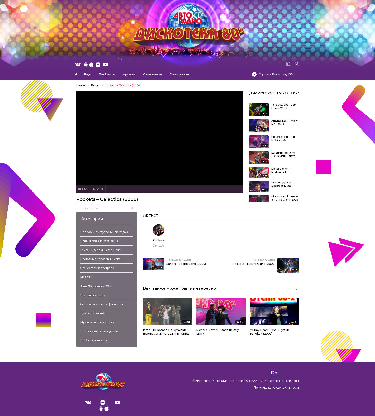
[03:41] (259, 141)
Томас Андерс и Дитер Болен (101, 250)
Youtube (117, 402)
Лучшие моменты (92, 313)
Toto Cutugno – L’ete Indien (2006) (284, 106)
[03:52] (259, 200)
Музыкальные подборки (97, 322)
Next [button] (296, 289)
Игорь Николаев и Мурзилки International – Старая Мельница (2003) (167, 332)
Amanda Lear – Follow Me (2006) (284, 122)
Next (96, 189)
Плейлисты (107, 74)
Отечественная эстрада (97, 268)
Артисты (129, 74)
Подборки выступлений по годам (104, 232)
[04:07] (259, 186)
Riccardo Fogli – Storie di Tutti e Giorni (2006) (285, 198)
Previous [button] (290, 289)
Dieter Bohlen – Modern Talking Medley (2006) (280, 170)
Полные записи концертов (99, 331)
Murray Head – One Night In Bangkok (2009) (269, 332)
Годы (87, 74)
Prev (85, 189)
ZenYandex (103, 402)
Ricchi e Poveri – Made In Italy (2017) (217, 332)
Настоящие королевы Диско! (100, 259)
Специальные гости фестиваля (101, 304)
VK (88, 402)
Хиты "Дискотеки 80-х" (96, 286)
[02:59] (259, 172)
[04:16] (259, 125)
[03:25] (259, 157)
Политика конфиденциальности (276, 387)
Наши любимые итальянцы (99, 241)
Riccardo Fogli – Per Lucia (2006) (283, 138)
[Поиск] (132, 208)
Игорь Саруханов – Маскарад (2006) (282, 184)
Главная (76, 74)
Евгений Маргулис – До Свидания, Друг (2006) (283, 154)
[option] (167, 318)
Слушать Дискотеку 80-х (277, 74)
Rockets (158, 240)
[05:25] (259, 109)
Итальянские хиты (92, 295)
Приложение (179, 74)
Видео (95, 85)
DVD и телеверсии (93, 340)
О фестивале (152, 74)
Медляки (86, 277)
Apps (104, 409)
